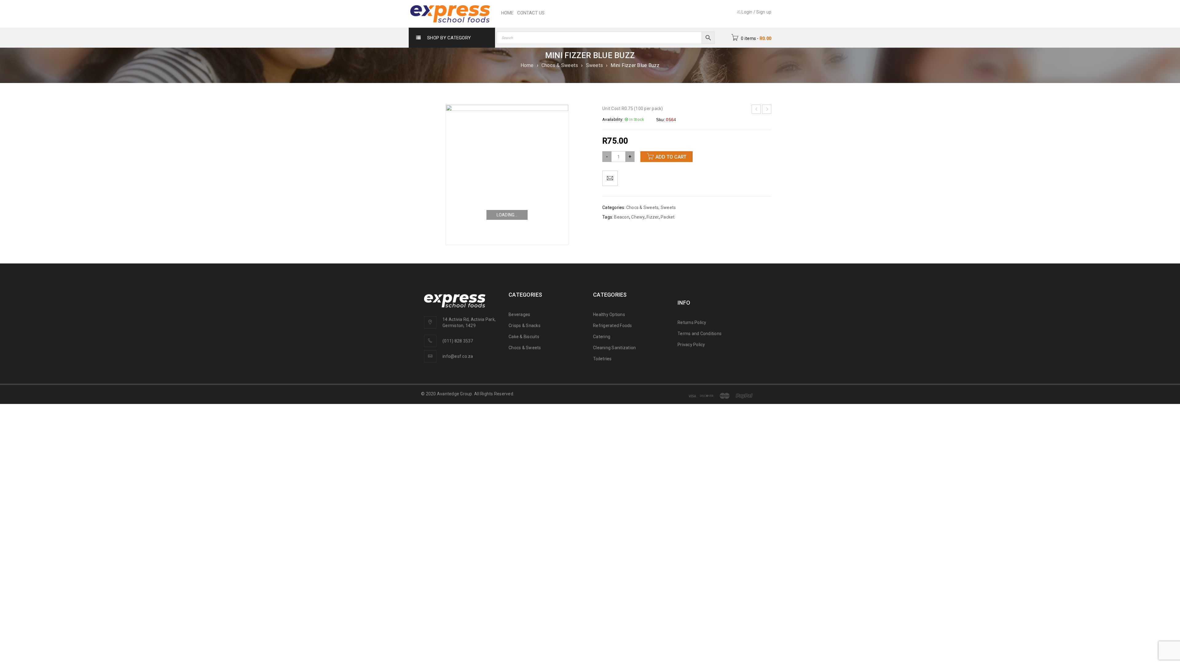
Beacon (621, 217)
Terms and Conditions (700, 333)
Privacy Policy (691, 344)
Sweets (594, 65)
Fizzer (653, 217)
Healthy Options (609, 314)
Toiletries (602, 358)
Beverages (519, 314)
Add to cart (670, 157)
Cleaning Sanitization (614, 347)
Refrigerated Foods (612, 325)
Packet (668, 217)
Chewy (637, 217)
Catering (601, 336)
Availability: (612, 119)
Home (527, 65)
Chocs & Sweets (559, 65)
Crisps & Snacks (525, 325)
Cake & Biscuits (524, 336)
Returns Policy (692, 322)
